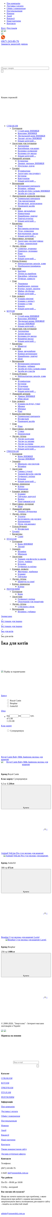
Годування (17, 128)
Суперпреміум (17, 731)
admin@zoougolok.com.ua (13, 1213)
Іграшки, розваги (20, 491)
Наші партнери (14, 21)
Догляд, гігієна (19, 246)
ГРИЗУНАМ (13, 451)
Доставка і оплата (15, 6)
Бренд (4, 695)
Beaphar (13, 703)
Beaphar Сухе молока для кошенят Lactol (20, 937)
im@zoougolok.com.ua (18, 1173)
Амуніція (16, 208)
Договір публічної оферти (13, 1154)
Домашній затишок (21, 158)
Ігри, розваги (18, 296)
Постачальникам (14, 11)
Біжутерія (16, 268)
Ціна (3, 711)
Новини (10, 13)
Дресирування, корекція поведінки (28, 196)
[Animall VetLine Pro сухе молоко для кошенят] (26, 856)
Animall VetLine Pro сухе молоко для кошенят (22, 853)
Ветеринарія (18, 183)
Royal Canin (15, 700)
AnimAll (14, 706)
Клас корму (6, 726)
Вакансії (11, 18)
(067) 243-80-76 (10, 41)
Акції (9, 16)
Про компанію (13, 3)
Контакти (11, 23)
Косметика (17, 223)
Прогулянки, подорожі (23, 238)
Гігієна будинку (19, 261)
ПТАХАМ (12, 539)
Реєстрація (12, 28)
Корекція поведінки (21, 414)
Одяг (14, 281)
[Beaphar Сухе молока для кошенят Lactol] (26, 940)
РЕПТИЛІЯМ (13, 589)
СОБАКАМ (12, 126)
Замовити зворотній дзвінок (14, 44)
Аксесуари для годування (24, 143)
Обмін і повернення (16, 8)
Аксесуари (17, 469)
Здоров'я (16, 461)
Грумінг (16, 168)
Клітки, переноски (21, 484)
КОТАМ (11, 311)
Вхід (3, 28)
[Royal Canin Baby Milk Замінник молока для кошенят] (26, 764)
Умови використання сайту (14, 1149)
